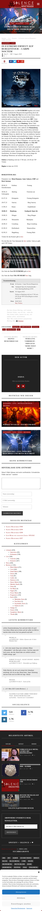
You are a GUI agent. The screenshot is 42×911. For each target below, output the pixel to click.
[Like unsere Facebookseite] (23, 712)
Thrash (12, 614)
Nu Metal (13, 588)
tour (19, 329)
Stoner (12, 610)
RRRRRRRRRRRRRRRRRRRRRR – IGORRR (30, 765)
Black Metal (14, 567)
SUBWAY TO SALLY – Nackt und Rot (19, 425)
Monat (21, 744)
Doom (12, 573)
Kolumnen (13, 554)
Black (4, 861)
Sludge (12, 608)
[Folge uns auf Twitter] (4, 712)
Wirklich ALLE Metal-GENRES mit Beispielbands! (29, 751)
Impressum (29, 908)
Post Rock (18, 601)
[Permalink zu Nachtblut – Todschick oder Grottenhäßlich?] (5, 695)
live (4, 329)
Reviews (6, 405)
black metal (14, 861)
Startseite (4, 38)
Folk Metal (33, 867)
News (20, 432)
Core (12, 23)
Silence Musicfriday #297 (14, 538)
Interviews (13, 552)
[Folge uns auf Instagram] (4, 719)
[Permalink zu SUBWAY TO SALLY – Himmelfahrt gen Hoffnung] (5, 661)
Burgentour (16, 326)
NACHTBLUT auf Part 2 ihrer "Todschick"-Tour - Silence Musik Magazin (23, 695)
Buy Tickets (18, 303)
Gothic (12, 578)
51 (34, 755)
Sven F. (6, 54)
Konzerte (19, 23)
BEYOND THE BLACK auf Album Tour (29, 796)
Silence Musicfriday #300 (14, 527)
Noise (12, 586)
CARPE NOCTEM (25, 326)
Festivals (13, 558)
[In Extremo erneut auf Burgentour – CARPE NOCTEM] (21, 88)
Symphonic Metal (15, 612)
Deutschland (20, 864)
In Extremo (35, 326)
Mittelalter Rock (11, 329)
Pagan (12, 591)
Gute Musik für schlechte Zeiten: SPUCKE (20, 535)
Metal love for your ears (9, 849)
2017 (9, 858)
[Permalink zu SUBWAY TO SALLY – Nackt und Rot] (5, 681)
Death (30, 861)
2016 (3, 858)
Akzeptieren (21, 892)
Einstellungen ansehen (21, 904)
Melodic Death (14, 584)
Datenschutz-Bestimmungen (18, 908)
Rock (11, 597)
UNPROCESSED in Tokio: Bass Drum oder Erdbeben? (19, 28)
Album (15, 858)
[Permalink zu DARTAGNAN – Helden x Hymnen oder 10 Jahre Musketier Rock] (5, 639)
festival (17, 867)
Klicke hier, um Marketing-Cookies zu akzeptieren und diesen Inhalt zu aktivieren (21, 258)
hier (22, 237)
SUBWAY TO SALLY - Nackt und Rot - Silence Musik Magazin (24, 660)
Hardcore (13, 580)
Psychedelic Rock (20, 603)
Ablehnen (21, 898)
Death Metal (14, 571)
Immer (34, 744)
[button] (39, 872)
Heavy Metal (14, 582)
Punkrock (17, 606)
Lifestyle (8, 550)
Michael (12, 680)
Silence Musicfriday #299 (14, 529)
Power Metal (14, 593)
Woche (8, 744)
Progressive (13, 595)
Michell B (12, 637)
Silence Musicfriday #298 (14, 532)
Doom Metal (7, 867)
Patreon (20, 321)
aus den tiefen (25, 858)
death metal (7, 864)
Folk (11, 576)
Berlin (36, 858)
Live (27, 23)
